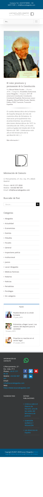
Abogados (9, 218)
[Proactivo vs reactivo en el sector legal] (8, 338)
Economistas (10, 228)
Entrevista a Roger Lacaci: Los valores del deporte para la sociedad (25, 326)
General (8, 247)
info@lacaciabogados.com (26, 5)
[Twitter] (31, 371)
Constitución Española (14, 98)
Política (9, 102)
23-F (28, 94)
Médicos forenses (12, 272)
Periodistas (9, 286)
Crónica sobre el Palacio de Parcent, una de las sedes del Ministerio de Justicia (31, 410)
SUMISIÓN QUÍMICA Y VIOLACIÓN (29, 422)
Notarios (8, 277)
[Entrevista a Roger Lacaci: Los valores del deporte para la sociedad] (8, 324)
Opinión (32, 100)
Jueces (7, 262)
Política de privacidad (17, 454)
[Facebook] (25, 371)
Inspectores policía (12, 252)
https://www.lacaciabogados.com (17, 388)
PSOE (14, 102)
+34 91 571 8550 (16, 185)
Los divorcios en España (31, 431)
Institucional (32, 92)
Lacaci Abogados (12, 94)
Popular (21, 307)
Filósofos (8, 238)
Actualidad (23, 92)
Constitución (28, 96)
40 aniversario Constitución (19, 95)
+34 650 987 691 (16, 188)
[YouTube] (36, 371)
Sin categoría (10, 296)
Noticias (8, 281)
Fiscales (8, 243)
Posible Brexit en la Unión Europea (23, 314)
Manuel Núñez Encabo (16, 89)
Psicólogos (9, 291)
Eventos (8, 233)
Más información (12, 140)
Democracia (26, 98)
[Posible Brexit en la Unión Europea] (8, 313)
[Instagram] (25, 376)
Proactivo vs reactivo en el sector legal (23, 339)
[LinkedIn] (31, 376)
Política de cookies (32, 454)
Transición (19, 102)
